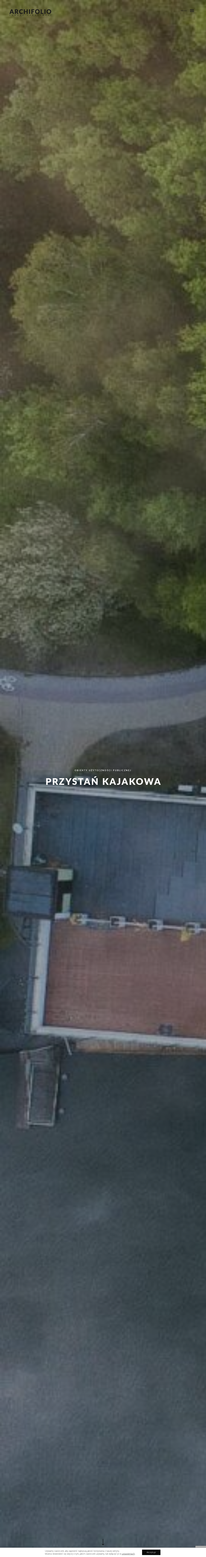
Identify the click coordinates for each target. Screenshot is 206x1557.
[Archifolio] (30, 12)
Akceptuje (151, 1552)
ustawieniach (128, 1553)
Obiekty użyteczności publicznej (103, 770)
